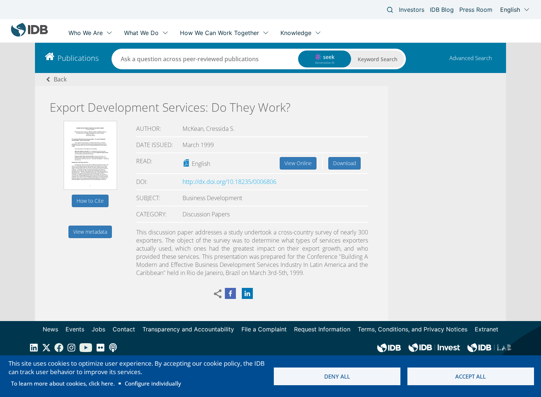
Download (344, 163)
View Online (298, 163)
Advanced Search (470, 58)
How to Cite (90, 200)
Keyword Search (377, 59)
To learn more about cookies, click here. (63, 383)
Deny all (337, 376)
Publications (78, 58)
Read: (144, 161)
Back (60, 79)
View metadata (90, 231)
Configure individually (153, 383)
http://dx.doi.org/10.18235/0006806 (229, 182)
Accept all (470, 376)
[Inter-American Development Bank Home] (29, 34)
